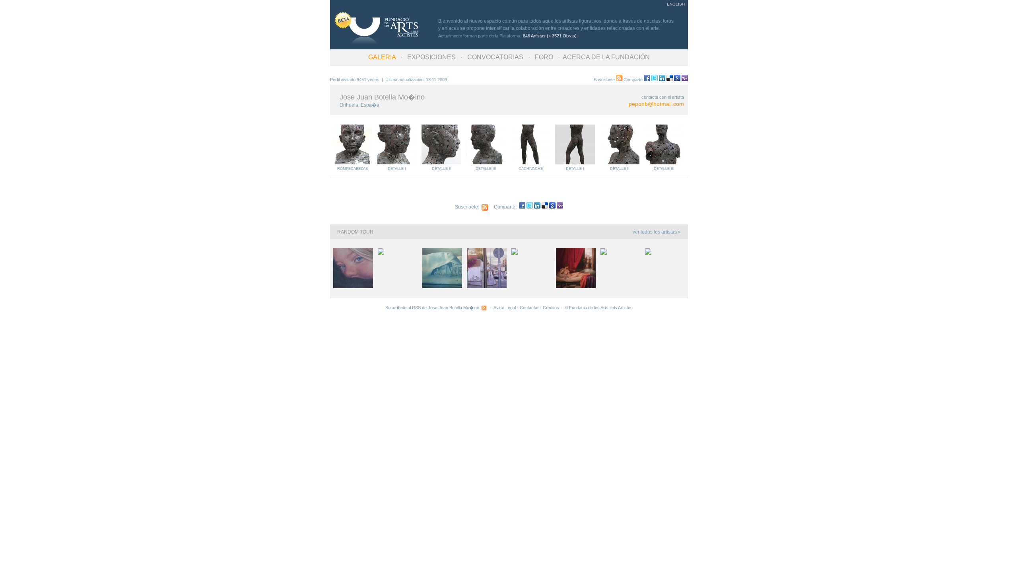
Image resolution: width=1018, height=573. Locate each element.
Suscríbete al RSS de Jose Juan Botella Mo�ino (433, 307)
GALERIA (382, 57)
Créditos (551, 307)
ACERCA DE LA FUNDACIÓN (606, 57)
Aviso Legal (504, 307)
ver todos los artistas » (657, 232)
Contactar (529, 307)
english (676, 4)
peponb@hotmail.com (656, 104)
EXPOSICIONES (431, 57)
